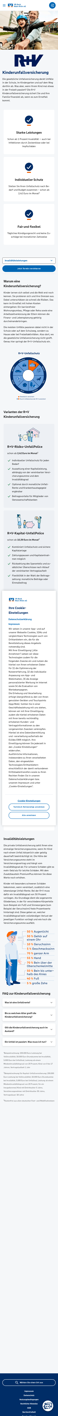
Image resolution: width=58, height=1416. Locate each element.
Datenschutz (29, 1395)
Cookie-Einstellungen (29, 800)
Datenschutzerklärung (20, 619)
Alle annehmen (29, 815)
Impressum (29, 1391)
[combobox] (29, 260)
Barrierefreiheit (29, 1412)
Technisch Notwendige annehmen (29, 807)
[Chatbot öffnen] (48, 1405)
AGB (29, 1408)
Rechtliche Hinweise (29, 1404)
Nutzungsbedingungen (29, 1399)
